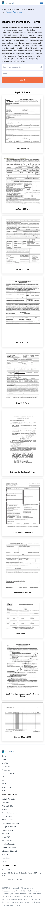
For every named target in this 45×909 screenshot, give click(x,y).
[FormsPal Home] (8, 751)
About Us (5, 763)
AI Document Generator (10, 851)
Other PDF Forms (8, 820)
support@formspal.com (14, 879)
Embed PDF (6, 837)
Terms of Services (8, 773)
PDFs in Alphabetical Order (11, 823)
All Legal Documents (9, 827)
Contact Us (6, 766)
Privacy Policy (6, 770)
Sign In (4, 759)
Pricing (4, 791)
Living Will (5, 809)
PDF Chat (5, 861)
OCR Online (5, 854)
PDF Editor (5, 834)
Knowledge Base (7, 830)
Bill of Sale (5, 802)
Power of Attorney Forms (10, 813)
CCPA (3, 780)
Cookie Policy (6, 787)
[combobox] (22, 73)
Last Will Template (8, 799)
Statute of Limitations (9, 847)
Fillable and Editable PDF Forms (22, 9)
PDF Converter (7, 840)
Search (22, 80)
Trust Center (6, 858)
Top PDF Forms (7, 816)
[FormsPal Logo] (8, 2)
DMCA (4, 784)
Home (4, 9)
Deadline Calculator (8, 844)
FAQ (3, 777)
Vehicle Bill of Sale (8, 806)
